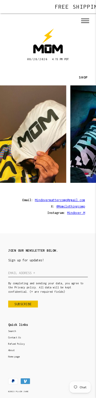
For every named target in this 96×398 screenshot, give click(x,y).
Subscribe (23, 304)
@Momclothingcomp (70, 206)
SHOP (83, 77)
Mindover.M (76, 213)
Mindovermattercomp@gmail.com (60, 200)
